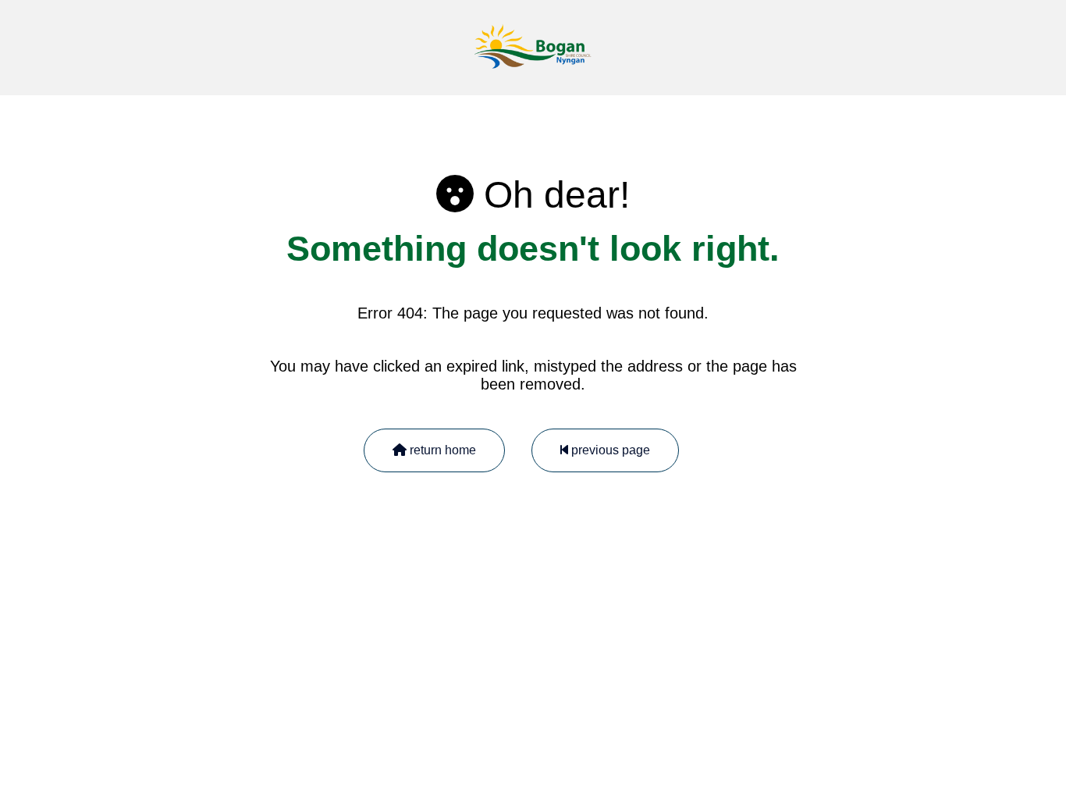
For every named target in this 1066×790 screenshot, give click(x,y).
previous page (609, 450)
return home (441, 450)
